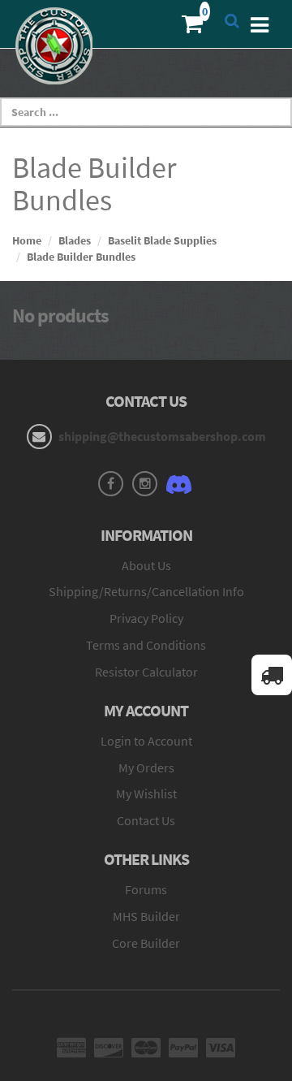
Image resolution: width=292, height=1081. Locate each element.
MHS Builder (146, 916)
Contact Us (146, 820)
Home (26, 240)
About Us (146, 565)
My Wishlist (146, 793)
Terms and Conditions (146, 645)
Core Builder (146, 943)
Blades (74, 240)
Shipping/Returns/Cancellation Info (146, 591)
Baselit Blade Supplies (162, 240)
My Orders (146, 767)
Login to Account (146, 741)
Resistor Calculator (146, 672)
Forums (146, 889)
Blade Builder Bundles (81, 256)
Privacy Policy (146, 618)
